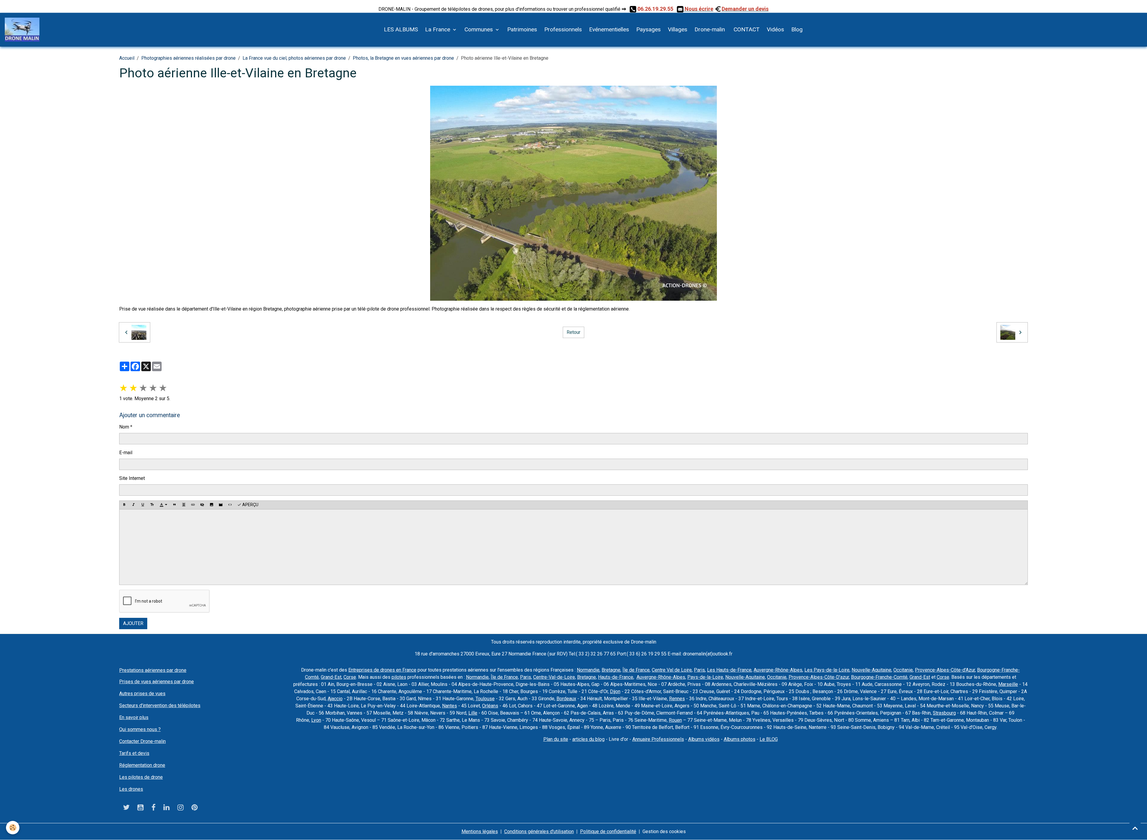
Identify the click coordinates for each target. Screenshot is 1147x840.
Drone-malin (709, 29)
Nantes (449, 706)
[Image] (211, 505)
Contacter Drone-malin (142, 741)
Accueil (126, 58)
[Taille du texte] (152, 505)
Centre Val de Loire (672, 670)
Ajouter (133, 623)
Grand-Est (331, 677)
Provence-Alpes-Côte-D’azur (819, 677)
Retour (573, 332)
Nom (124, 427)
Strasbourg (944, 713)
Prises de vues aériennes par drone (156, 681)
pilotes (399, 677)
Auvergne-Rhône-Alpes (778, 670)
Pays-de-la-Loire (705, 677)
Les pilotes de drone (141, 777)
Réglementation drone (142, 765)
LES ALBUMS (401, 29)
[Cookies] (12, 827)
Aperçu (249, 504)
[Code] (230, 505)
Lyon (316, 720)
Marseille (1008, 684)
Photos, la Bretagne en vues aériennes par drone (403, 58)
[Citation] (174, 505)
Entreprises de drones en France (382, 670)
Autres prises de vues (142, 693)
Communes (479, 29)
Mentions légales (479, 831)
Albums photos (739, 739)
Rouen (675, 720)
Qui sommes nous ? (140, 729)
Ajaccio (335, 698)
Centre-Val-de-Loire (554, 677)
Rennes (677, 698)
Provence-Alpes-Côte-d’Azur (945, 670)
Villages (677, 29)
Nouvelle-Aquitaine (871, 670)
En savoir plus (133, 717)
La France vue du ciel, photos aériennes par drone (294, 58)
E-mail (125, 452)
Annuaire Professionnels (658, 739)
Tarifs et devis (134, 753)
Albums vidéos (704, 739)
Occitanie (903, 670)
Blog (797, 29)
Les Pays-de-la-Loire (826, 670)
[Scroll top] (1135, 828)
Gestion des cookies (664, 831)
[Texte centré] (183, 505)
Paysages (648, 29)
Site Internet (132, 478)
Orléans (490, 706)
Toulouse (485, 698)
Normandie (588, 670)
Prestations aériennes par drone (152, 670)
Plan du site (555, 739)
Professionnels (563, 29)
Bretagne (611, 670)
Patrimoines (522, 29)
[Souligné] (143, 505)
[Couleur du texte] (163, 505)
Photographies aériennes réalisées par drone (188, 58)
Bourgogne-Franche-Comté (879, 677)
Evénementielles (609, 29)
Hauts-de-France (615, 677)
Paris (699, 670)
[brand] (23, 30)
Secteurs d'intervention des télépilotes (159, 705)
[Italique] (133, 505)
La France (438, 29)
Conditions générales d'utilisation (539, 831)
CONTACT (746, 29)
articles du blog (588, 739)
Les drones (131, 789)
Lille (472, 713)
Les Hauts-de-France (729, 670)
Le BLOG (769, 739)
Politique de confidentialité (608, 831)
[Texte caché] (202, 505)
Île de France (636, 670)
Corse (350, 677)
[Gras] (124, 505)
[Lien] (193, 505)
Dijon (615, 691)
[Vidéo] (221, 505)
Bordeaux (566, 698)
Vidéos (775, 29)
